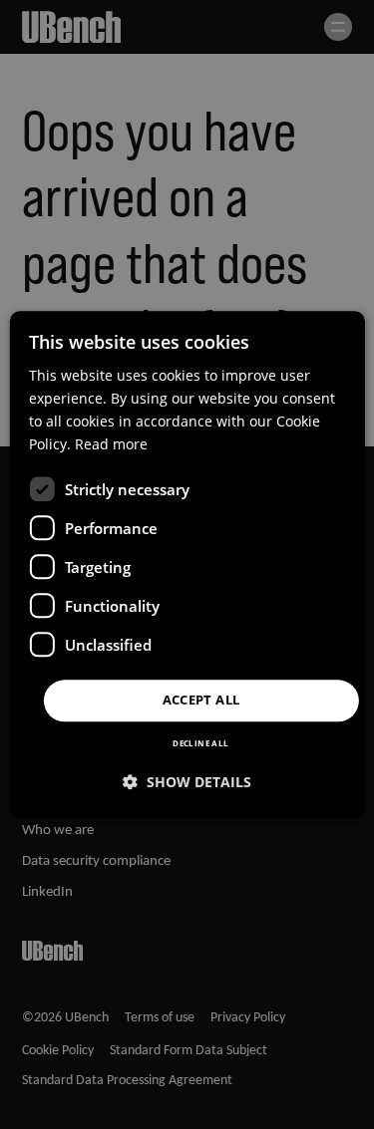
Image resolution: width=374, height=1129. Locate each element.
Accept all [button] (201, 700)
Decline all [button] (200, 742)
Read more (111, 443)
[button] (187, 781)
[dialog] (186, 564)
